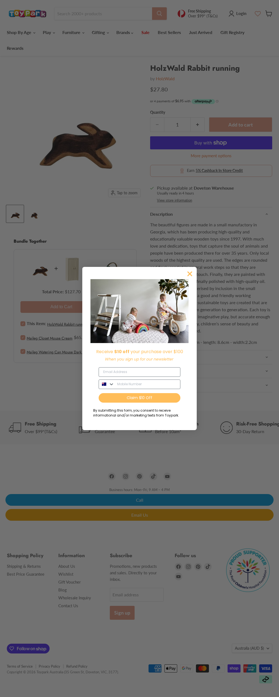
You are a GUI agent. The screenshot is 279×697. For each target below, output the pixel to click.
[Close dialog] (190, 274)
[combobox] (106, 384)
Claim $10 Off (139, 397)
